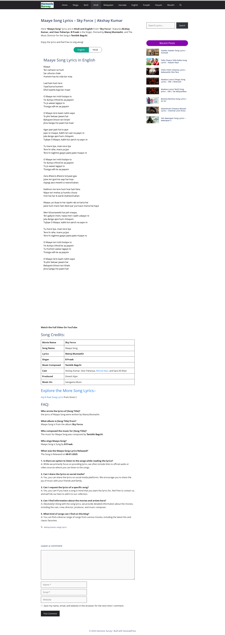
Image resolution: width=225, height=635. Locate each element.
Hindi (95, 5)
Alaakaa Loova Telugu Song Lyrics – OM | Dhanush (173, 80)
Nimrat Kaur (102, 370)
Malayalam (108, 5)
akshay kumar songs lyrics (55, 527)
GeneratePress (129, 631)
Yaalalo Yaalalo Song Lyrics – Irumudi (173, 51)
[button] (180, 5)
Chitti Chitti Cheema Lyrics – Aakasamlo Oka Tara (173, 71)
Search (182, 25)
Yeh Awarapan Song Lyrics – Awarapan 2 (173, 119)
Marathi (170, 5)
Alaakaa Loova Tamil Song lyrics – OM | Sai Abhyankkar (174, 90)
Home (64, 5)
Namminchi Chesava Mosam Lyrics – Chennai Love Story (173, 109)
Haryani (158, 5)
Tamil (86, 5)
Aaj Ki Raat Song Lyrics (52, 397)
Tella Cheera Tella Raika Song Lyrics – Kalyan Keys (174, 61)
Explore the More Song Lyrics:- (68, 390)
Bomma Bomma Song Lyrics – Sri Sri (174, 100)
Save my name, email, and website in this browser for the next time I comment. (84, 605)
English (135, 5)
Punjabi (146, 5)
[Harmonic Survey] (47, 5)
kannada (122, 5)
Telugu (75, 5)
